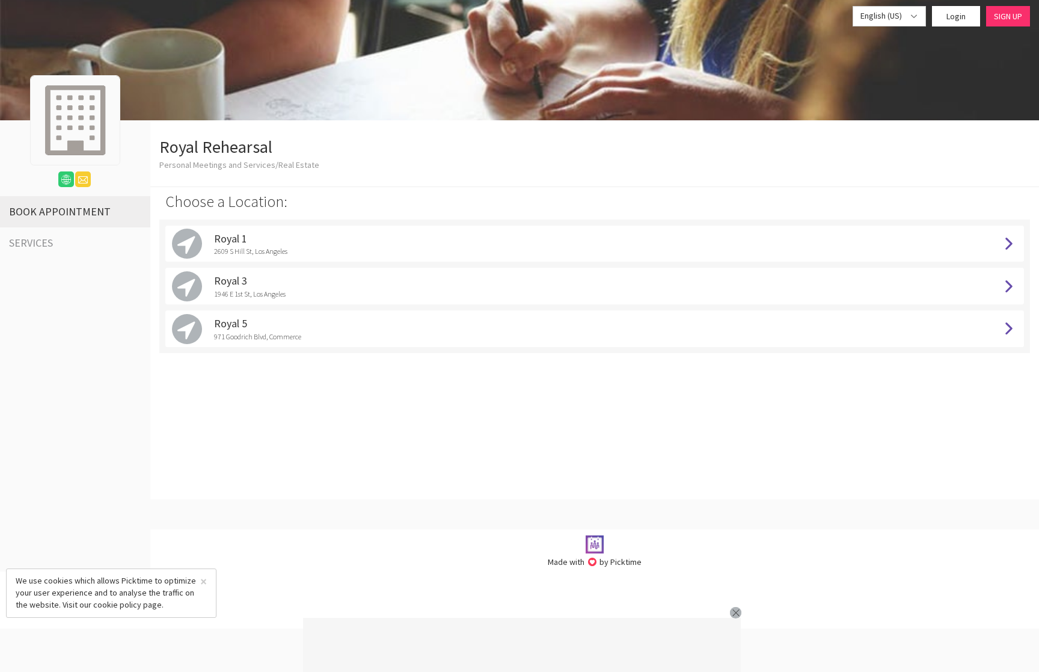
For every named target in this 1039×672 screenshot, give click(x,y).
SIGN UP (1008, 16)
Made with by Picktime (595, 561)
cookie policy (117, 604)
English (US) (882, 15)
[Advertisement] (522, 645)
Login (956, 16)
